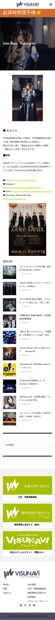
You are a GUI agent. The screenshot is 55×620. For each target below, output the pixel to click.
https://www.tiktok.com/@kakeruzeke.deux (32, 191)
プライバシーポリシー (38, 601)
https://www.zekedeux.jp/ (14, 199)
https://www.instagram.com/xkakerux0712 (22, 187)
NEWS (6, 584)
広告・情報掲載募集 (37, 588)
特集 (5, 588)
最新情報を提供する (37, 593)
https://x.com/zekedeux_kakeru (22, 180)
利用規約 (32, 597)
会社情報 (32, 584)
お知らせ (7, 593)
